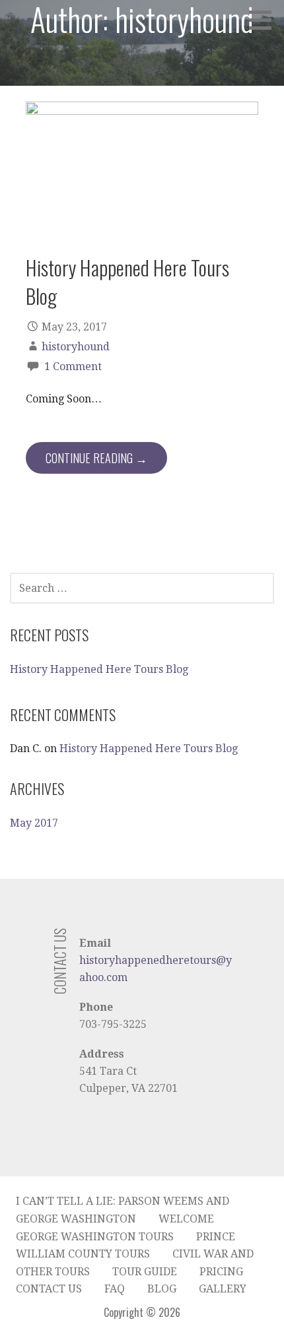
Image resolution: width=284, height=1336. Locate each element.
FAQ (114, 1289)
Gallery (222, 1289)
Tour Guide (144, 1271)
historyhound (76, 346)
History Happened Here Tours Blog (127, 281)
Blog (161, 1289)
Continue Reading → (96, 457)
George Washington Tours (95, 1236)
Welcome (186, 1219)
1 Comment (73, 366)
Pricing (221, 1271)
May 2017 (34, 823)
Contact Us (49, 1289)
